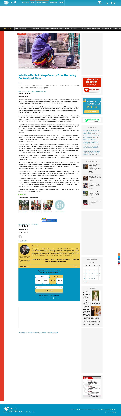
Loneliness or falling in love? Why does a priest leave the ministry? (95, 178)
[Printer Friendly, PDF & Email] (22, 194)
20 (92, 276)
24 (84, 278)
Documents (53, 2)
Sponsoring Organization (91, 409)
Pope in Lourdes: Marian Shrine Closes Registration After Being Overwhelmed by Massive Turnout (78, 28)
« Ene (84, 281)
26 (89, 278)
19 (89, 276)
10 (84, 273)
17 (84, 276)
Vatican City (21, 33)
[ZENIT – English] (12, 2)
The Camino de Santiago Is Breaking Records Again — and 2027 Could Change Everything (94, 193)
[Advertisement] (60, 16)
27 (92, 278)
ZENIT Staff (35, 91)
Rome (32, 2)
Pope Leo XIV (25, 2)
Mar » (87, 281)
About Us (73, 409)
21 (94, 276)
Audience (81, 409)
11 (86, 273)
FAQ (77, 409)
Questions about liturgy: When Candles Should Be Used (94, 185)
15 (97, 273)
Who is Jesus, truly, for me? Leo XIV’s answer (95, 201)
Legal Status (101, 409)
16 (99, 273)
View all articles (22, 241)
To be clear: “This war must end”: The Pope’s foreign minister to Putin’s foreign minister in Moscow (92, 132)
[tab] (87, 378)
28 (94, 278)
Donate (61, 2)
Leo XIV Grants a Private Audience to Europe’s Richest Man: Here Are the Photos (91, 148)
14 (94, 273)
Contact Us (113, 409)
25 (86, 278)
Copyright (107, 409)
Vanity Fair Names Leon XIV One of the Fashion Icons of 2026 (86, 294)
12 (89, 273)
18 (86, 276)
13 (92, 273)
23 (99, 276)
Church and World (42, 2)
